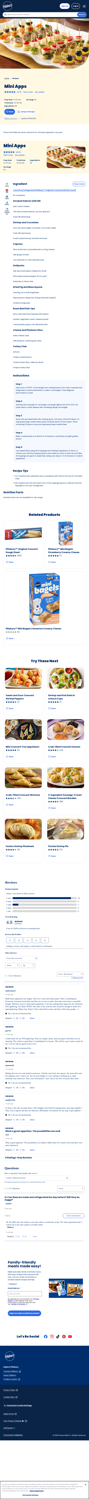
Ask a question (39, 92)
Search (82, 14)
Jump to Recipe (27, 111)
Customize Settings (30, 1495)
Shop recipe (79, 184)
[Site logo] (9, 1356)
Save (11, 111)
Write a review (28, 92)
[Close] (85, 1484)
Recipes (15, 78)
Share (7, 204)
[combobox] (41, 14)
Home (6, 78)
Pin (7, 192)
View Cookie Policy (37, 1491)
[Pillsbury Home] (7, 6)
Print (7, 199)
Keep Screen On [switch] (7, 212)
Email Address (14, 1288)
